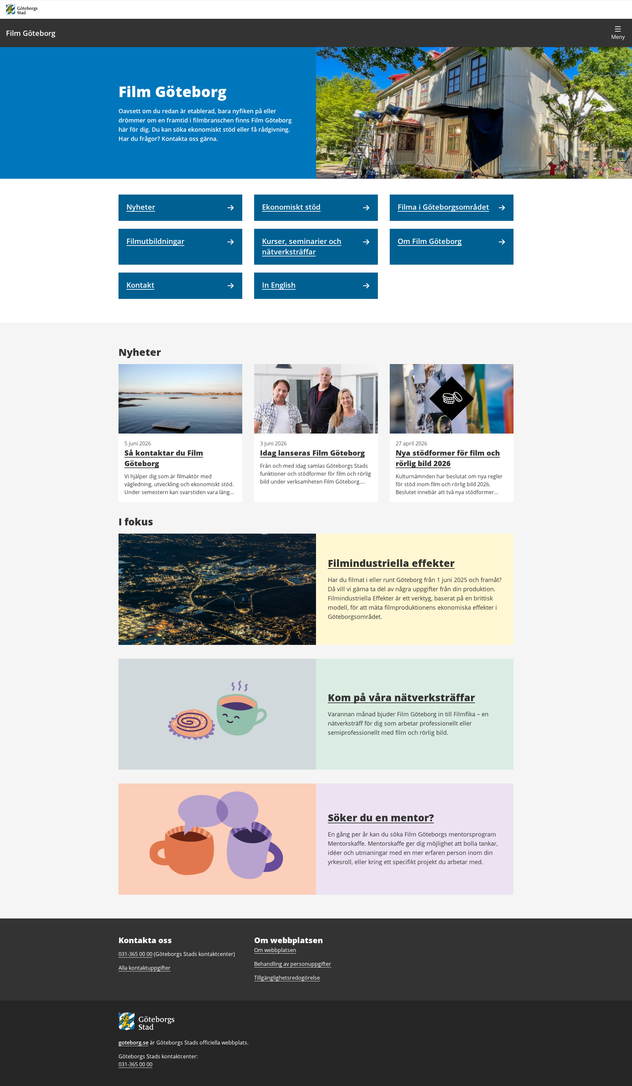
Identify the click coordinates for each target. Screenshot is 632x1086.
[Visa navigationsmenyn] (618, 33)
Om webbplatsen (275, 950)
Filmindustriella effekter (391, 563)
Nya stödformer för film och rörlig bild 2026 (448, 458)
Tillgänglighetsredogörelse (287, 977)
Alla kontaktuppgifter (144, 967)
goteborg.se (133, 1042)
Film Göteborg (30, 33)
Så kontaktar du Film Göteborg (163, 458)
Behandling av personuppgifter (292, 963)
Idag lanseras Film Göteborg (312, 453)
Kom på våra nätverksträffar (401, 697)
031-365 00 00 (135, 1064)
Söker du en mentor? (381, 817)
